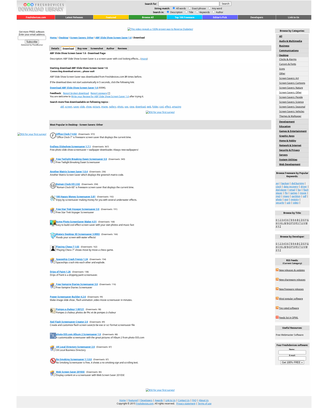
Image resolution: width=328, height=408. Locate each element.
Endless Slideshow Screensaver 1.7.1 (70, 146)
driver (304, 186)
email (292, 189)
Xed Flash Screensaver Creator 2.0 (69, 321)
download (140, 106)
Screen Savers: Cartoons (292, 83)
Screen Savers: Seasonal (292, 106)
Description (176, 12)
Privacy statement (185, 403)
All (280, 36)
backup (285, 183)
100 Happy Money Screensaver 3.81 (75, 196)
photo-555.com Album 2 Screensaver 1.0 (78, 334)
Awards (159, 400)
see (126, 106)
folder (155, 106)
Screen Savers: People (291, 97)
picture (96, 106)
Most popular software (291, 298)
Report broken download (76, 93)
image (104, 106)
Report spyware (99, 93)
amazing (176, 106)
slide (82, 106)
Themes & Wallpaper (290, 116)
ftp (286, 193)
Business (284, 45)
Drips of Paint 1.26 (60, 271)
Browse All (148, 17)
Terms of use (204, 403)
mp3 (278, 196)
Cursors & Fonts (287, 64)
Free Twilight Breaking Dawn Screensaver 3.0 (81, 159)
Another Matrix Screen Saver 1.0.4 (69, 171)
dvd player (281, 189)
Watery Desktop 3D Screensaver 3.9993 (78, 234)
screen (68, 106)
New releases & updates (292, 270)
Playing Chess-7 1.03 (67, 246)
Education (285, 126)
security (280, 202)
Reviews (122, 48)
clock (278, 186)
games (293, 193)
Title (190, 12)
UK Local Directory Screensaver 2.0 (75, 346)
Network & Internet (290, 145)
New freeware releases (291, 289)
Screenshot (97, 48)
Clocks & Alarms (287, 59)
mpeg (286, 196)
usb (288, 202)
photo (120, 106)
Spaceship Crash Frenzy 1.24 (72, 259)
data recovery (291, 186)
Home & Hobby (287, 140)
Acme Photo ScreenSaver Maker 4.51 (76, 221)
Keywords (204, 12)
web (149, 106)
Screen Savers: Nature (291, 87)
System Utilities (288, 159)
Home (122, 400)
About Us (204, 400)
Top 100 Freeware (184, 17)
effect (168, 106)
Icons (282, 68)
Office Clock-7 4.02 (66, 134)
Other (282, 73)
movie (303, 193)
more (144, 58)
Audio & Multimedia (290, 41)
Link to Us (293, 17)
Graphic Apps (286, 136)
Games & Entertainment (293, 131)
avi (277, 183)
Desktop (63, 37)
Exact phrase (199, 8)
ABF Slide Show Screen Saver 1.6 (113, 37)
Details (55, 48)
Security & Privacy (289, 150)
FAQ (194, 400)
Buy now (82, 48)
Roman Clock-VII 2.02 (68, 184)
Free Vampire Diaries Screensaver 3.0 (77, 284)
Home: (53, 37)
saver (76, 106)
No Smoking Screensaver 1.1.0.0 (74, 359)
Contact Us (184, 400)
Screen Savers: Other (82, 37)
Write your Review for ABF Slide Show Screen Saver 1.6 (100, 96)
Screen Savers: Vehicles (291, 111)
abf (62, 106)
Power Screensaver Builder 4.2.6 (68, 296)
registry (295, 199)
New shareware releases (292, 279)
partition (296, 196)
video (296, 202)
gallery (112, 106)
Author (219, 12)
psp (286, 199)
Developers (256, 17)
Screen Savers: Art (289, 78)
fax (299, 189)
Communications (289, 50)
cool (161, 106)
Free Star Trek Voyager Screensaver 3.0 (77, 209)
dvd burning (297, 183)
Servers (283, 154)
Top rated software (289, 308)
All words (181, 8)
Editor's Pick (220, 17)
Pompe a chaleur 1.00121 (70, 309)
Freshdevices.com (36, 17)
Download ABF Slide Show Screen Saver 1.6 (74, 87)
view (131, 106)
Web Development (289, 164)
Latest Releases (74, 17)
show (88, 106)
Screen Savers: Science (291, 102)
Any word (217, 8)
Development (287, 121)
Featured (111, 17)
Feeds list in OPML (288, 317)
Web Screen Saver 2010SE (70, 371)
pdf (304, 196)
